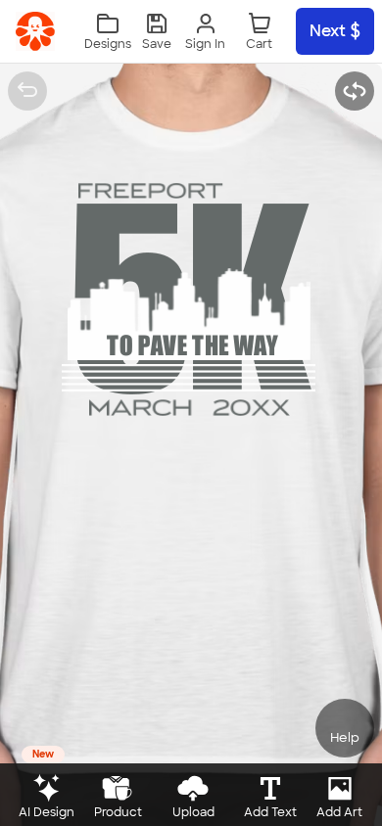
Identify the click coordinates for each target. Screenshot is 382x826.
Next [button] (328, 31)
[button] (156, 32)
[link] (35, 31)
